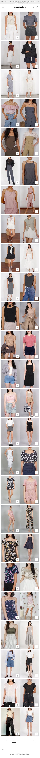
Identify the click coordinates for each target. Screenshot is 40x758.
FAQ (3, 749)
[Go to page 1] (6, 740)
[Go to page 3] (34, 740)
